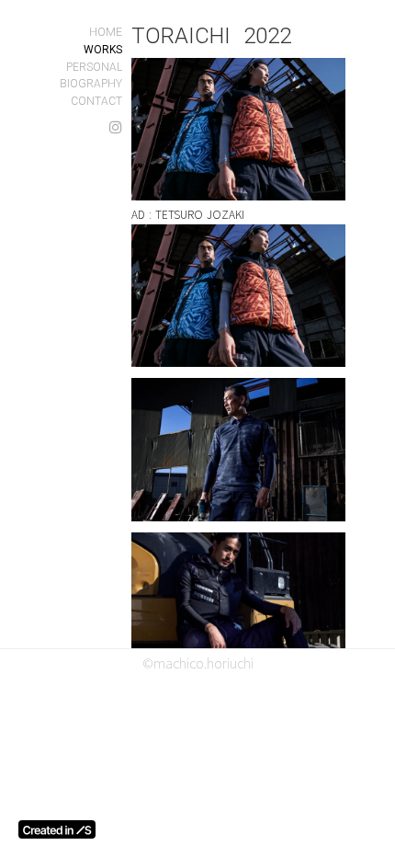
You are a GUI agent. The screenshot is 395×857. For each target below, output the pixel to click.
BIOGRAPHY (91, 83)
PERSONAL (94, 67)
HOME (105, 32)
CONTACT (96, 101)
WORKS (103, 49)
